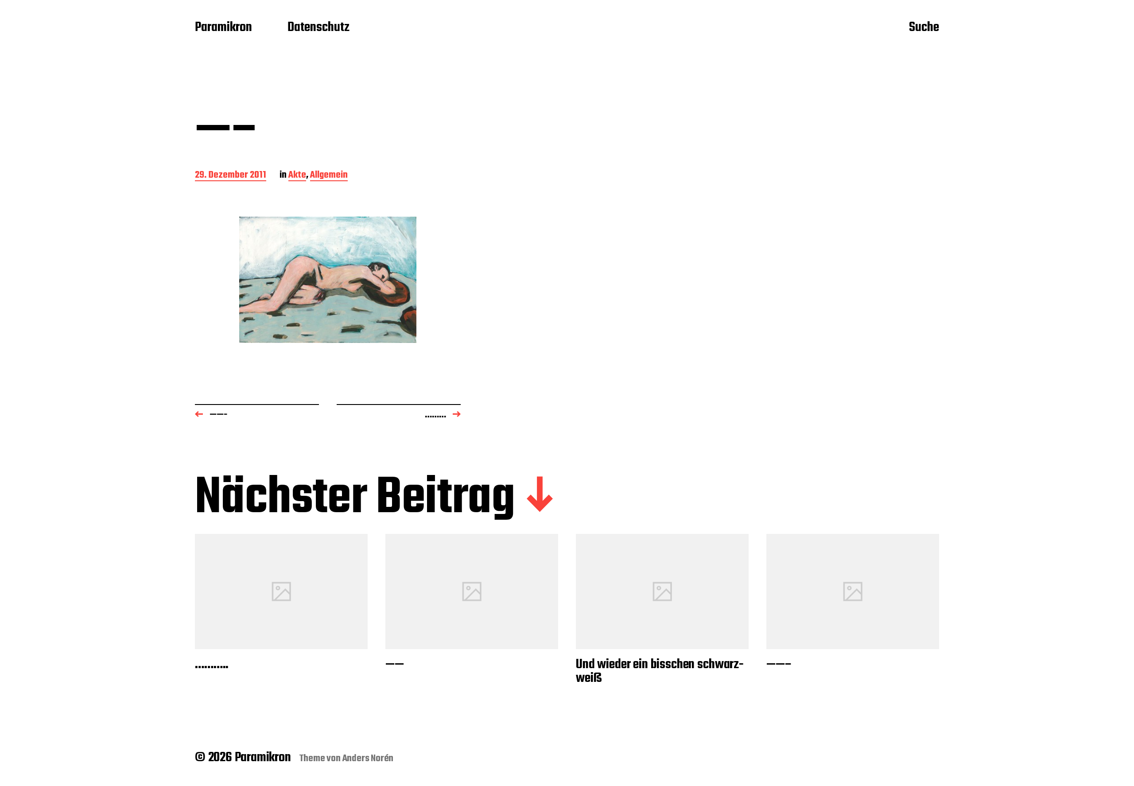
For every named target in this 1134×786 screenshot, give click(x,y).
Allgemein (329, 175)
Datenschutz (318, 27)
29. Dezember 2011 (230, 175)
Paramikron (223, 27)
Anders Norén (368, 758)
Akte (297, 175)
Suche (924, 28)
